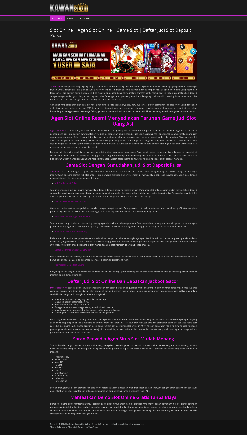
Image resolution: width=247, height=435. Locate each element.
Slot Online (58, 18)
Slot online (55, 86)
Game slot (55, 171)
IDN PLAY (70, 18)
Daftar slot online (58, 287)
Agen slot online (58, 130)
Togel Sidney (84, 18)
